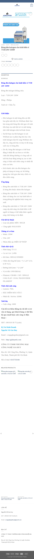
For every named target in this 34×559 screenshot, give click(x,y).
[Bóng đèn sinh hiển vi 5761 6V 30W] (25, 432)
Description (5, 75)
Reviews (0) (4, 78)
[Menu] (2, 5)
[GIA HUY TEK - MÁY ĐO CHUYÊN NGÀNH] (17, 5)
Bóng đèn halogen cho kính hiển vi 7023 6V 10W (7, 498)
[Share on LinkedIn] (17, 65)
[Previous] (1, 437)
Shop (7, 45)
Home (3, 45)
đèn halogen (14, 45)
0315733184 (15, 360)
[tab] (17, 75)
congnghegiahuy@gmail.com (13, 520)
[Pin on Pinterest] (14, 65)
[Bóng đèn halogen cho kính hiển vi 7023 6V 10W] (8, 432)
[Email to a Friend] (11, 65)
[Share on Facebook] (5, 65)
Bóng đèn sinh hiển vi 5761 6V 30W (25, 498)
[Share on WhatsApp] (2, 65)
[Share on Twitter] (8, 65)
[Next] (33, 437)
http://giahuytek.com (13, 340)
